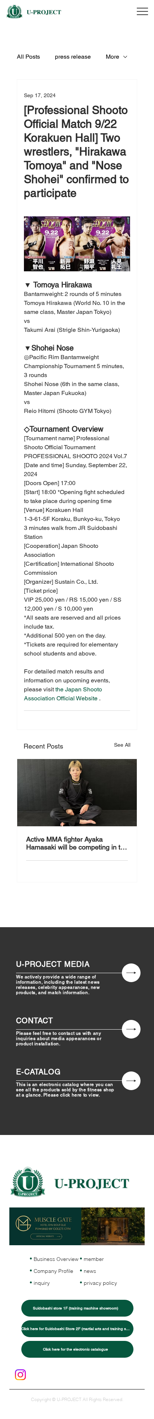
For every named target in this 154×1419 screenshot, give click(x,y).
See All (122, 745)
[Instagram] (20, 1374)
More (112, 56)
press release (73, 56)
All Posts (28, 56)
